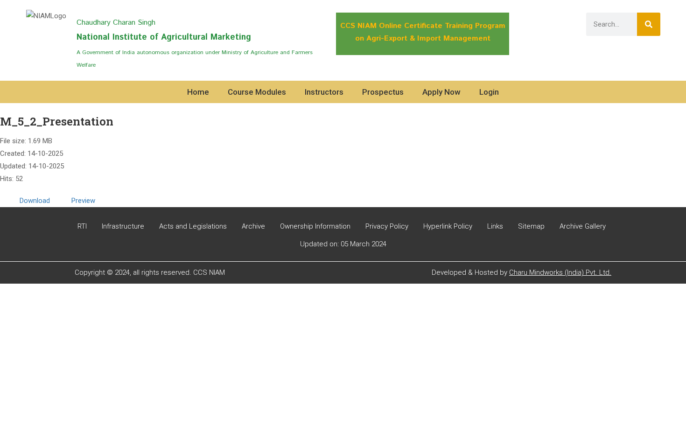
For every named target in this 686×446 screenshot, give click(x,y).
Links (495, 226)
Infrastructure (123, 226)
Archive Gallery (583, 226)
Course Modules (257, 92)
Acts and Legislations (193, 226)
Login (489, 92)
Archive (253, 226)
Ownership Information (315, 226)
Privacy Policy (386, 226)
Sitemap (531, 226)
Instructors (324, 92)
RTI (82, 226)
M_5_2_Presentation (56, 121)
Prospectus (383, 92)
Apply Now (441, 92)
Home (198, 92)
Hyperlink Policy (447, 226)
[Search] (648, 24)
